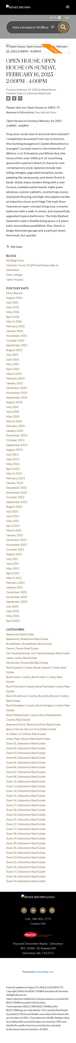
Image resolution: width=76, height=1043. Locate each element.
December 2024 (16, 387)
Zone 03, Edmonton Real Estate (25, 752)
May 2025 (12, 364)
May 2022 (12, 521)
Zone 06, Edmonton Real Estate (25, 767)
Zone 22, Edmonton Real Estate (25, 824)
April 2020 (13, 620)
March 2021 (14, 577)
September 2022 (16, 502)
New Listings (14, 274)
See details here (45, 112)
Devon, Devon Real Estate (22, 648)
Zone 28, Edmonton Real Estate (25, 833)
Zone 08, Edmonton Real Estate (25, 776)
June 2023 (12, 459)
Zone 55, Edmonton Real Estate (25, 862)
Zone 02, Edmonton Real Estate (25, 748)
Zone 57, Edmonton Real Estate (25, 871)
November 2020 (16, 597)
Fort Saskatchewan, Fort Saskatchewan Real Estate (38, 653)
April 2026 (13, 316)
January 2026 (14, 331)
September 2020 (16, 601)
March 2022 (14, 530)
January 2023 (14, 482)
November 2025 (16, 335)
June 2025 (12, 359)
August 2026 (14, 297)
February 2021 (15, 582)
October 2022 (15, 497)
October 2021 (15, 549)
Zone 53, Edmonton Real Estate (25, 857)
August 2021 (14, 554)
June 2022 (12, 516)
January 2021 (14, 587)
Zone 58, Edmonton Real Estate (25, 876)
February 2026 (15, 326)
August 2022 (14, 506)
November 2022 (16, 492)
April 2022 (13, 525)
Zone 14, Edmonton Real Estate (25, 791)
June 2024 (12, 411)
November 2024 (16, 392)
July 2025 (12, 354)
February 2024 (15, 426)
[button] (24, 910)
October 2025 (15, 340)
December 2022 (16, 487)
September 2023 (16, 445)
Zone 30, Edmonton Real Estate (25, 843)
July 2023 (12, 454)
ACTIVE (53, 17)
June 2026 (12, 307)
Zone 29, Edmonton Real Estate (25, 838)
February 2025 (15, 378)
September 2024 (16, 397)
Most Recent (14, 293)
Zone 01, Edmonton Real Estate (25, 743)
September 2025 (16, 345)
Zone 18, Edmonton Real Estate (25, 809)
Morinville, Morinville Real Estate (27, 662)
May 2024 (12, 416)
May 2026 (12, 312)
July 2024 (12, 407)
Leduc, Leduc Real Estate (21, 657)
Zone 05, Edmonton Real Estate (25, 762)
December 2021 (16, 539)
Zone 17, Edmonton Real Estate (25, 805)
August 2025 (14, 350)
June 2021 (12, 563)
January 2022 (14, 535)
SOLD (67, 17)
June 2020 (12, 611)
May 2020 (12, 616)
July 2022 (12, 511)
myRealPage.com (44, 971)
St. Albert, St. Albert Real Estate (26, 734)
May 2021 (12, 568)
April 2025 (13, 369)
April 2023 (13, 468)
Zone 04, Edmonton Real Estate (25, 757)
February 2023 (15, 478)
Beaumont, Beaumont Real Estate (27, 639)
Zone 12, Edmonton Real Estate (25, 781)
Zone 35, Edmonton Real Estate (25, 847)
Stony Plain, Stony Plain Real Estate (28, 738)
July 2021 (12, 559)
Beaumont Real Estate (20, 634)
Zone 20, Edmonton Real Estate (25, 814)
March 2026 (14, 321)
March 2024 (14, 421)
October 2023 (15, 440)
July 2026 (12, 302)
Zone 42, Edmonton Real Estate (25, 852)
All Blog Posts (15, 260)
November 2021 (16, 544)
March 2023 (14, 473)
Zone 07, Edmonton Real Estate (25, 772)
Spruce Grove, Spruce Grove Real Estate (31, 729)
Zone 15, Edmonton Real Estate (34, 93)
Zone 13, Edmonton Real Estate (25, 786)
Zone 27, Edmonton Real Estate (25, 829)
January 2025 (14, 383)
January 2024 (14, 430)
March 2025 (14, 373)
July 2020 (12, 606)
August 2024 (14, 402)
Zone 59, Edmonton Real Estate (25, 881)
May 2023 (12, 464)
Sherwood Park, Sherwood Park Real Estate (33, 724)
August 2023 (14, 449)
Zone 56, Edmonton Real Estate (25, 867)
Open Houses (14, 279)
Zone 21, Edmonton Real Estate (25, 819)
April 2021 (13, 573)
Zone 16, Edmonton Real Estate (25, 800)
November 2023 (16, 435)
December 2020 (16, 592)
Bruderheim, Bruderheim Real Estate (29, 643)
